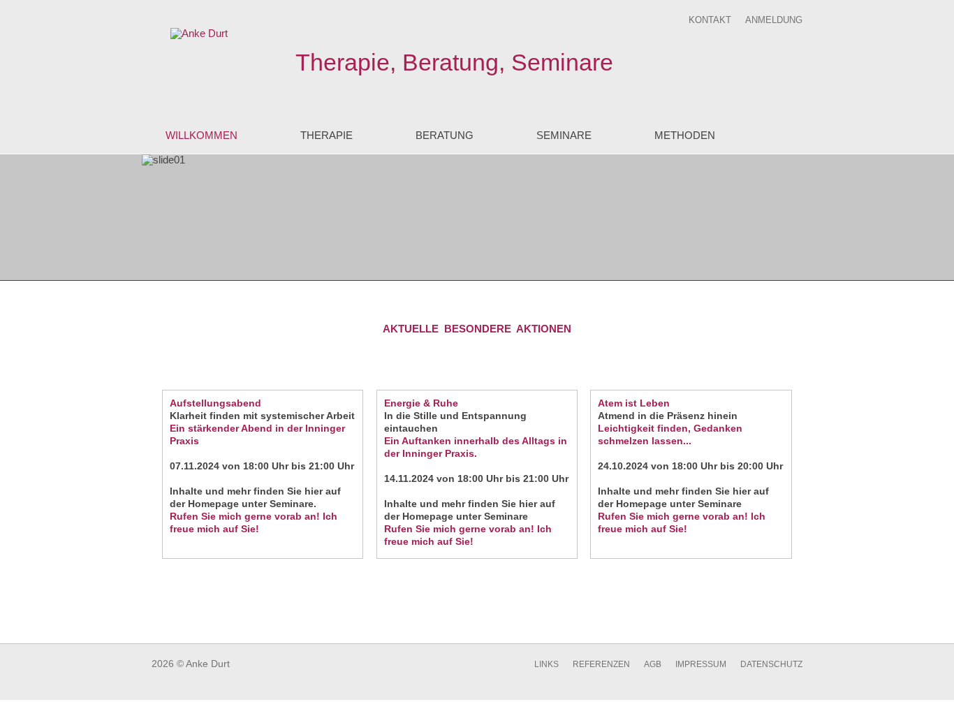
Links (546, 664)
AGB (652, 664)
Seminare (564, 135)
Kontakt (710, 20)
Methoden (684, 135)
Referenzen (601, 664)
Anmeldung (773, 20)
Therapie (326, 135)
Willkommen (201, 135)
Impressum (700, 664)
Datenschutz (771, 664)
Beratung (445, 135)
